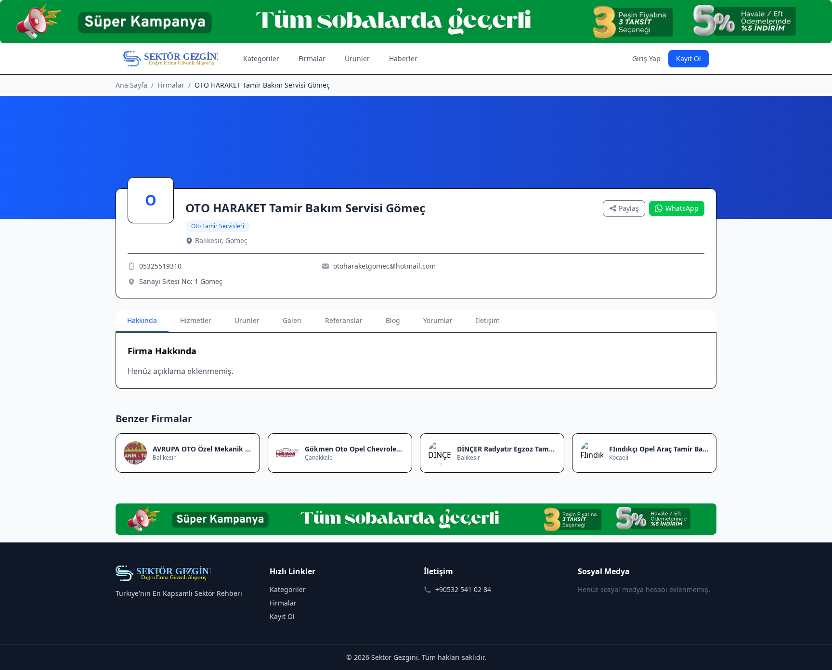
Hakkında (142, 320)
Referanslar (344, 320)
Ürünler (357, 58)
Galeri (292, 320)
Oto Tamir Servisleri (217, 226)
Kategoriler (261, 58)
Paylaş (629, 208)
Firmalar (312, 58)
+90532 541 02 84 (463, 589)
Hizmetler (195, 320)
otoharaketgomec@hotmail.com (384, 266)
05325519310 (160, 266)
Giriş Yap (646, 58)
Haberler (403, 58)
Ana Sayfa (131, 85)
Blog (393, 320)
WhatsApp (682, 208)
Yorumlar (438, 320)
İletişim (488, 320)
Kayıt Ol (688, 58)
